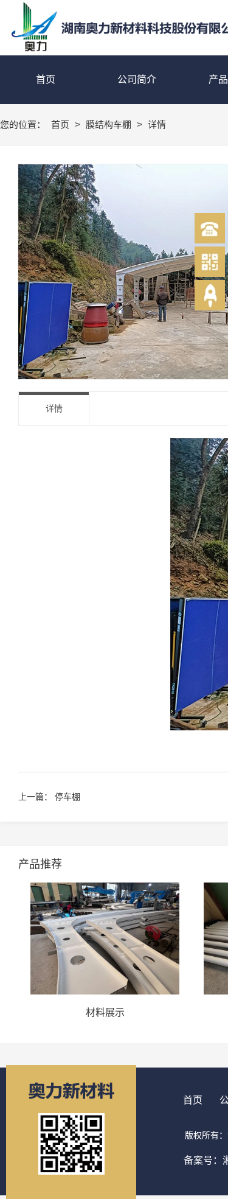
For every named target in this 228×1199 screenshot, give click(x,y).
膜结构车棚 (110, 124)
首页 (61, 124)
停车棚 (67, 797)
